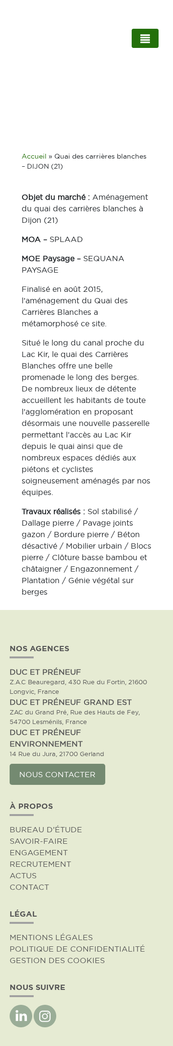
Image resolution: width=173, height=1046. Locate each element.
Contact (29, 887)
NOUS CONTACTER (57, 774)
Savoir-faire (39, 841)
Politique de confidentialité (77, 948)
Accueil (34, 156)
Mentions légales (51, 937)
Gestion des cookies (57, 960)
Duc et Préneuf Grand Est (71, 702)
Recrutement (40, 864)
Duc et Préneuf (45, 671)
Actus (23, 875)
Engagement (39, 852)
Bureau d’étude (46, 829)
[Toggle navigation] (145, 38)
